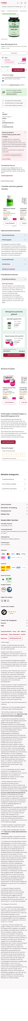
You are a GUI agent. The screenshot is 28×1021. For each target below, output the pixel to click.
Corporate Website (6, 631)
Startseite (3, 11)
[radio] (3, 57)
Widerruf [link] (23, 631)
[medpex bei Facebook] (2, 601)
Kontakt (23, 634)
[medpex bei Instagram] (5, 601)
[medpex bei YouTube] (8, 601)
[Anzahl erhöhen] (7, 70)
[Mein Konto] (18, 3)
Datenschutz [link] (4, 634)
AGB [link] (18, 631)
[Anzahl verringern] (2, 70)
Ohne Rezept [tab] (14, 53)
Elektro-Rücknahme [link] (14, 634)
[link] (3, 589)
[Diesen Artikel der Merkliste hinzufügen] (26, 70)
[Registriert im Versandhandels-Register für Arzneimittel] (9, 580)
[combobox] (14, 6)
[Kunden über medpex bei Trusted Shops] (9, 612)
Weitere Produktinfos (9, 269)
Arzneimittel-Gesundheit (12, 11)
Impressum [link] (4, 638)
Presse (14, 631)
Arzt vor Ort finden (6, 158)
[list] (14, 25)
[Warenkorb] (21, 3)
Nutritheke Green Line (8, 122)
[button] (12, 155)
